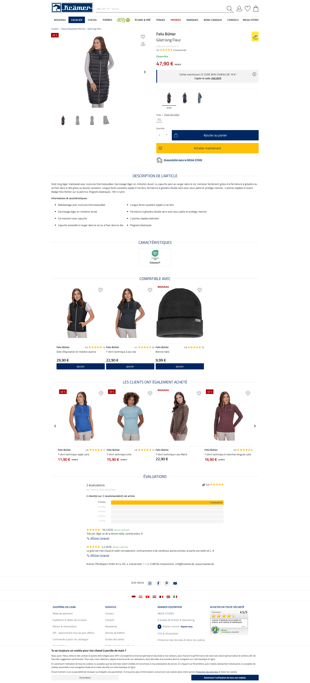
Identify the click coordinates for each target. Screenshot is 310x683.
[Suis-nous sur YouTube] (175, 583)
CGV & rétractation (168, 633)
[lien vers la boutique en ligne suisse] (148, 596)
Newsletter (111, 626)
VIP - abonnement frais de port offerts (73, 633)
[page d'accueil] (72, 7)
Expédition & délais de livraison (70, 620)
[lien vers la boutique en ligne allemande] (134, 596)
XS (159, 119)
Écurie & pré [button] (143, 20)
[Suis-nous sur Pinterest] (166, 583)
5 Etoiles (102, 502)
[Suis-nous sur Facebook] (158, 583)
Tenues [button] (160, 20)
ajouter (81, 366)
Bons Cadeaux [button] (213, 20)
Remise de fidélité (115, 633)
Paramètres (85, 677)
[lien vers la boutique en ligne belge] (162, 596)
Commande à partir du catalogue (70, 639)
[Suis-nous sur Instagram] (150, 583)
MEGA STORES (251, 20)
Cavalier (55, 28)
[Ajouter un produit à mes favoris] (143, 37)
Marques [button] (192, 20)
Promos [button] (176, 20)
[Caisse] (256, 8)
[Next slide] (144, 72)
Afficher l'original (99, 538)
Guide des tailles (172, 115)
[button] (123, 20)
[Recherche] (230, 8)
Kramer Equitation (170, 607)
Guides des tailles (114, 639)
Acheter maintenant (207, 148)
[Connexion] (239, 8)
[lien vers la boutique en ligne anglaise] (168, 596)
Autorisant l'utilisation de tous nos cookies (225, 677)
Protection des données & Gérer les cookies (181, 640)
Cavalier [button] (76, 20)
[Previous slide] (54, 72)
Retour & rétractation (65, 626)
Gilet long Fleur (94, 28)
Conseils (109, 620)
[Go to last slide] (55, 426)
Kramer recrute (175, 626)
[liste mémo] (247, 8)
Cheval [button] (92, 20)
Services (110, 607)
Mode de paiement (63, 613)
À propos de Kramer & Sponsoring (176, 620)
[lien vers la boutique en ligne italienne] (175, 596)
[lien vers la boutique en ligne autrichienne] (141, 596)
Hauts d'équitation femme (73, 28)
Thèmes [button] (107, 20)
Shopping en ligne (64, 607)
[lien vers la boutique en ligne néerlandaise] (155, 596)
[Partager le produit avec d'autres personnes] (143, 44)
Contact (109, 613)
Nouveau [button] (60, 20)
